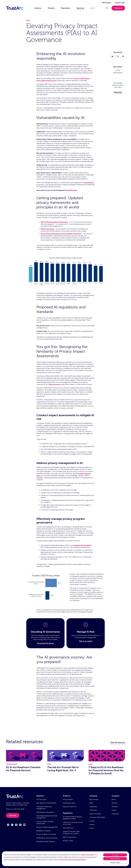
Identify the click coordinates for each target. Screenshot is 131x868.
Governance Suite (69, 803)
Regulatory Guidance (43, 831)
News (91, 803)
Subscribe (118, 92)
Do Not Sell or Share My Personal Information (73, 859)
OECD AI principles (47, 229)
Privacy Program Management (46, 827)
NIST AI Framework (69, 837)
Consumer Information (97, 817)
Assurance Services (69, 806)
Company (93, 796)
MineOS (114, 803)
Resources (80, 8)
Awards (91, 824)
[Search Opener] (107, 8)
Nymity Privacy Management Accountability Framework (61, 234)
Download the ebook (45, 643)
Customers (93, 810)
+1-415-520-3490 (17, 809)
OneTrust (115, 806)
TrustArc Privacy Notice (87, 854)
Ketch (114, 799)
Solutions (37, 8)
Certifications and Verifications (47, 838)
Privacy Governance (117, 72)
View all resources (117, 742)
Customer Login (120, 3)
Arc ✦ (93, 8)
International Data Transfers (45, 841)
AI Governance (41, 799)
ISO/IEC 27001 (68, 841)
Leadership (93, 806)
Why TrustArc (93, 799)
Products (51, 8)
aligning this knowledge (82, 545)
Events (91, 828)
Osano (114, 810)
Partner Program (95, 814)
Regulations (65, 8)
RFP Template (106, 3)
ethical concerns (55, 384)
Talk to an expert (85, 641)
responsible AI (89, 182)
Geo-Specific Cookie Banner (46, 803)
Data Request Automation (45, 812)
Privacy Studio (68, 799)
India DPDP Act (68, 828)
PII (92, 100)
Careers (92, 821)
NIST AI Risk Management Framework (54, 222)
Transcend (115, 814)
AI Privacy (118, 70)
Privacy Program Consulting (46, 834)
